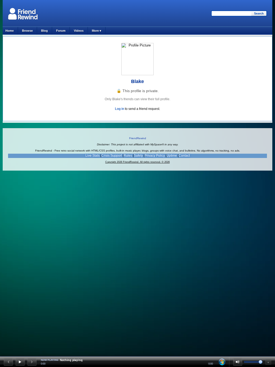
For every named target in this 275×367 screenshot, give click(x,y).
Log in (119, 109)
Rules (128, 155)
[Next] (32, 362)
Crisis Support (111, 155)
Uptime (172, 155)
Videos (79, 30)
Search (259, 13)
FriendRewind (137, 138)
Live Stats (92, 155)
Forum (61, 30)
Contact (184, 155)
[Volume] (237, 362)
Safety (138, 155)
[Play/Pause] (20, 362)
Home (9, 30)
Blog (44, 30)
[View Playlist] (222, 362)
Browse (27, 30)
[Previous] (8, 362)
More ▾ (96, 30)
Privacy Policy (154, 155)
